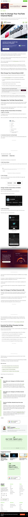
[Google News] (1, 493)
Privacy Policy (21, 509)
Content (11, 489)
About (20, 505)
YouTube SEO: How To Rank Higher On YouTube (13, 459)
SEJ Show (2, 509)
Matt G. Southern (7, 22)
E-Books (2, 508)
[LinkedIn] (3, 493)
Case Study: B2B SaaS (13, 505)
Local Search (21, 487)
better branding (7, 77)
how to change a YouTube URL (19, 321)
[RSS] (1, 497)
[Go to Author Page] (2, 22)
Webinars (2, 504)
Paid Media (11, 488)
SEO (10, 487)
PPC (19, 492)
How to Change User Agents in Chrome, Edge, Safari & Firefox (23, 459)
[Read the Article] (5, 455)
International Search (21, 489)
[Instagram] (4, 495)
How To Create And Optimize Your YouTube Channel (10, 367)
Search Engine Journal (16, 428)
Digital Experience (12, 492)
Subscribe (20, 504)
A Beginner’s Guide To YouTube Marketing (8, 369)
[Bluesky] (3, 495)
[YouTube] (4, 493)
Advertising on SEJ (12, 504)
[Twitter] (1, 495)
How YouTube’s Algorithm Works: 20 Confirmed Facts (10, 365)
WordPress (11, 493)
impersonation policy (20, 411)
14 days (5, 395)
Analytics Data (21, 493)
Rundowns (2, 505)
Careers (20, 508)
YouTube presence (16, 61)
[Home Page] (3, 484)
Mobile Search (21, 488)
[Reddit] (6, 495)
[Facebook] (6, 493)
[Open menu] (1, 1)
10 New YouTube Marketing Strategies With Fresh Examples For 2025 (4, 459)
